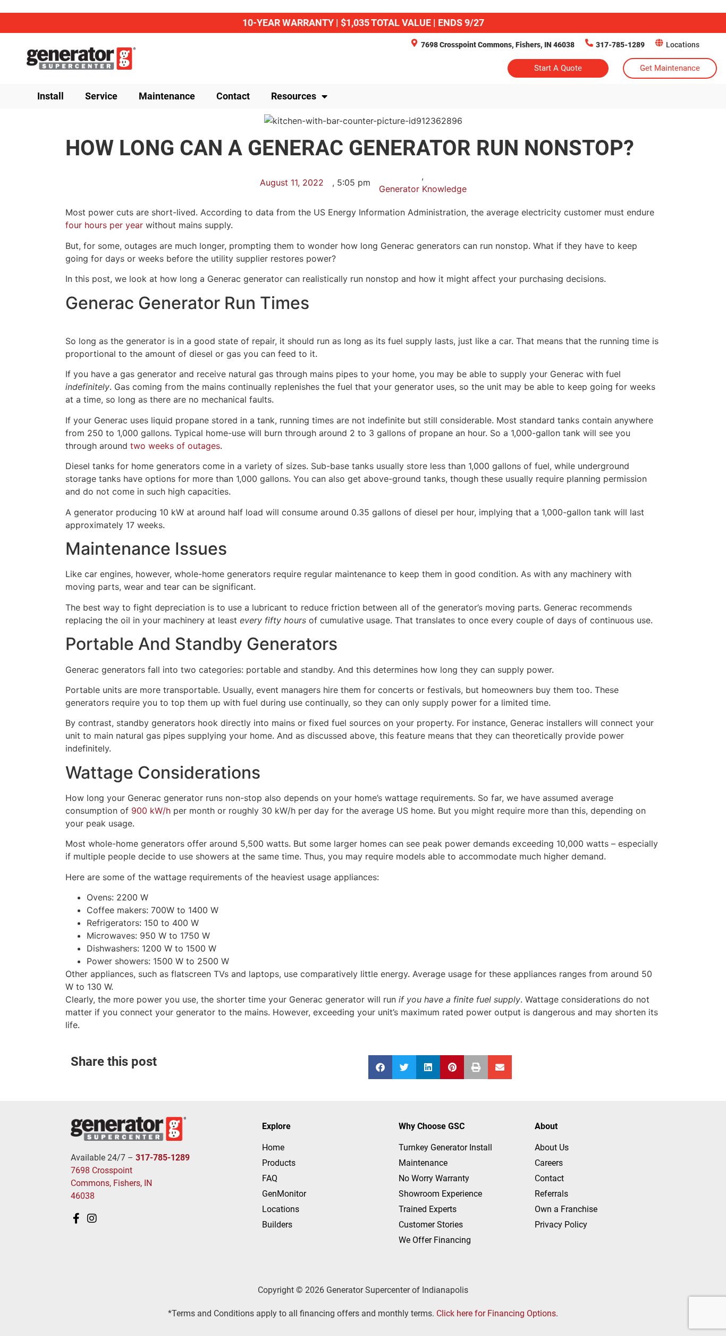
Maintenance (167, 96)
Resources (293, 96)
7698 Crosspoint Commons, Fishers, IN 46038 (498, 44)
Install (50, 96)
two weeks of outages (175, 445)
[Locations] (659, 43)
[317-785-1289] (589, 43)
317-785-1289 (620, 44)
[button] (380, 1067)
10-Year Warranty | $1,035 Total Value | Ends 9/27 (363, 22)
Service (101, 96)
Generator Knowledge (423, 188)
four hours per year (104, 225)
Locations (682, 44)
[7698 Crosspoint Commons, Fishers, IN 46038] (414, 43)
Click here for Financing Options (496, 1313)
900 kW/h (151, 810)
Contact (233, 96)
